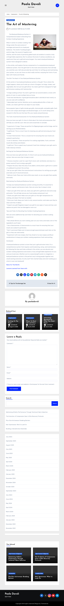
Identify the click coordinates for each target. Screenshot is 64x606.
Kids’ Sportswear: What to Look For (16, 424)
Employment (10, 20)
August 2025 (10, 445)
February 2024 (10, 516)
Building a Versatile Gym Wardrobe (16, 429)
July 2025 (9, 449)
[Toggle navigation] (6, 5)
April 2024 (9, 507)
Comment (10, 343)
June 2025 (9, 453)
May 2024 (9, 503)
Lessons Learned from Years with (16, 268)
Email (9, 373)
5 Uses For (50, 283)
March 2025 (9, 466)
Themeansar (44, 603)
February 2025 (10, 470)
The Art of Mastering (21, 24)
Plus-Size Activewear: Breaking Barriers (18, 420)
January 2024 (10, 520)
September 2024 (11, 491)
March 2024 (9, 511)
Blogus (37, 603)
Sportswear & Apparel (15, 553)
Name (9, 367)
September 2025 (11, 441)
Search (8, 398)
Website (9, 378)
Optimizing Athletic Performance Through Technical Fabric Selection (27, 412)
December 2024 (11, 478)
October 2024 (10, 486)
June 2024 (9, 499)
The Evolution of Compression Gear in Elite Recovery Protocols (25, 416)
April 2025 (9, 461)
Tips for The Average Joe (18, 283)
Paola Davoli (31, 4)
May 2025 (9, 457)
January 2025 (10, 474)
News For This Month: (13, 265)
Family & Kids (39, 573)
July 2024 (9, 495)
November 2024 (11, 482)
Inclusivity (12, 573)
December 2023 (11, 524)
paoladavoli (14, 29)
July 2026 (9, 437)
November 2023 (11, 528)
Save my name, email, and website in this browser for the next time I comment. (31, 384)
